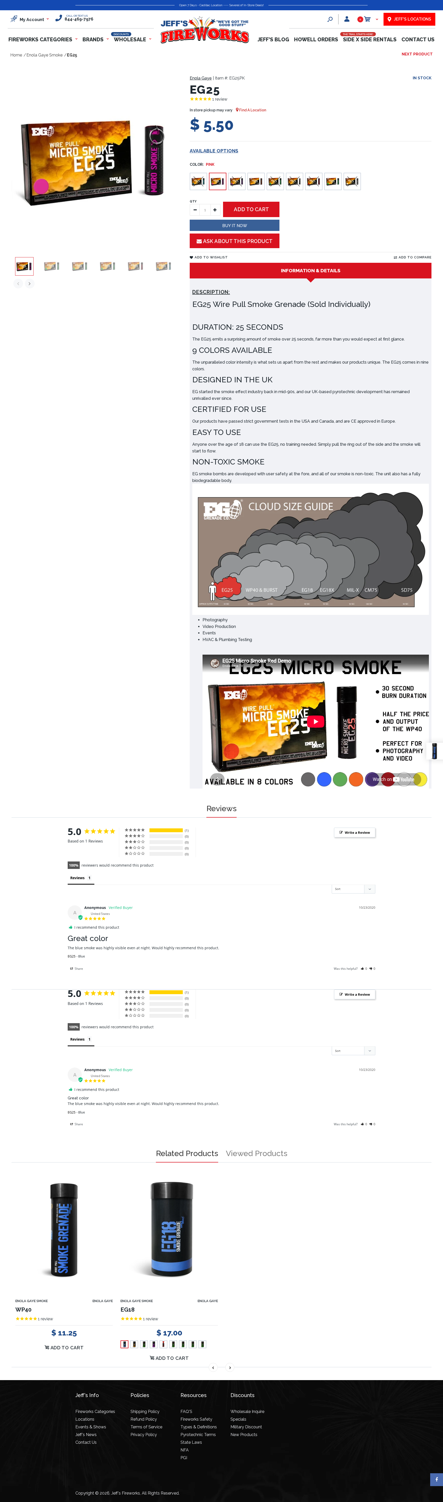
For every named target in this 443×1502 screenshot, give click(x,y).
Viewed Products (256, 1153)
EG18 (127, 1309)
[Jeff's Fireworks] (204, 42)
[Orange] (256, 181)
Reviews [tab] (77, 877)
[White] (352, 181)
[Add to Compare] (106, 1182)
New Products (243, 1434)
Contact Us (86, 1442)
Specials (238, 1419)
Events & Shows (90, 1427)
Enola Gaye (201, 78)
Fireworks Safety (196, 1419)
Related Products (187, 1153)
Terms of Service (146, 1427)
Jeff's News (86, 1434)
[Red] (314, 181)
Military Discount (246, 1427)
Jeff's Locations (412, 19)
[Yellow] (333, 181)
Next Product (417, 54)
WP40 (23, 1309)
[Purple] (237, 181)
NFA (184, 1450)
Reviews (221, 808)
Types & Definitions (198, 1427)
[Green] (275, 181)
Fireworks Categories (95, 1411)
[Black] (294, 181)
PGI (183, 1457)
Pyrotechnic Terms (198, 1434)
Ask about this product (238, 241)
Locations (84, 1419)
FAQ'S (186, 1411)
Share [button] (78, 968)
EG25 (71, 956)
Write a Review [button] (357, 832)
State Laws (191, 1442)
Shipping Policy (144, 1411)
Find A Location (252, 110)
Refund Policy (143, 1419)
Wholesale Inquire (247, 1411)
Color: (202, 164)
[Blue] (198, 181)
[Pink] (217, 181)
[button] (364, 968)
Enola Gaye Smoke (31, 1301)
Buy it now (234, 225)
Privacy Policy (143, 1434)
